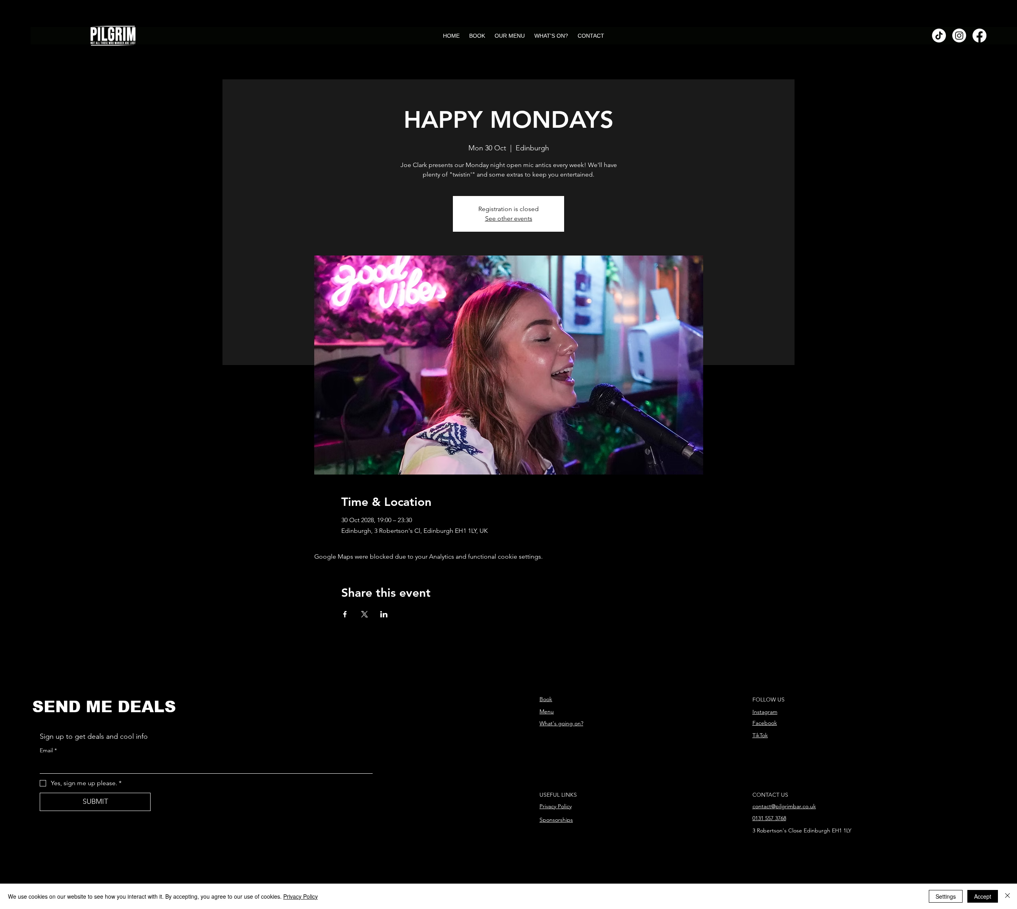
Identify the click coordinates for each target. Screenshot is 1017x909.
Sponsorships (556, 819)
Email (48, 750)
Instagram (764, 711)
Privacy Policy (555, 806)
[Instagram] (959, 35)
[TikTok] (939, 35)
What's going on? (561, 723)
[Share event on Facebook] (345, 614)
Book (545, 699)
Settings (946, 896)
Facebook (764, 722)
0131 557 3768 (769, 818)
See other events (508, 218)
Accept (982, 896)
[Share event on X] (364, 614)
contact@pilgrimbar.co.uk (784, 806)
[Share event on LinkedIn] (384, 614)
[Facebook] (979, 35)
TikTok (760, 735)
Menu (546, 711)
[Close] (1007, 896)
